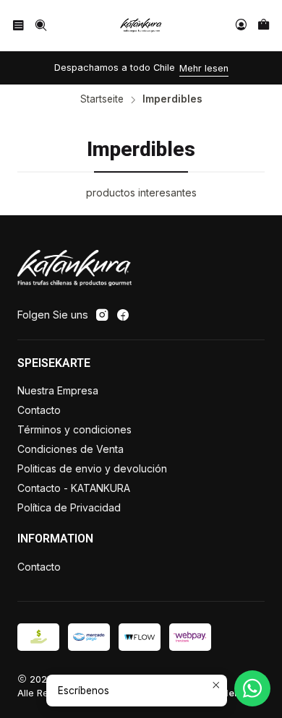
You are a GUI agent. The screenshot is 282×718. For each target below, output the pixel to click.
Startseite (102, 100)
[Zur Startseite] (141, 25)
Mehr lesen (203, 68)
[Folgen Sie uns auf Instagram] (102, 315)
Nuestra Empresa (57, 390)
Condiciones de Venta (70, 449)
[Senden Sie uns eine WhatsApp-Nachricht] (252, 688)
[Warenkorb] (263, 25)
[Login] (241, 25)
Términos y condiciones (74, 429)
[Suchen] (40, 25)
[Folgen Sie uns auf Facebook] (123, 315)
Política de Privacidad (69, 507)
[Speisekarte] (18, 25)
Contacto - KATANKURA (73, 488)
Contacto (39, 410)
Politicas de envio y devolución (92, 468)
